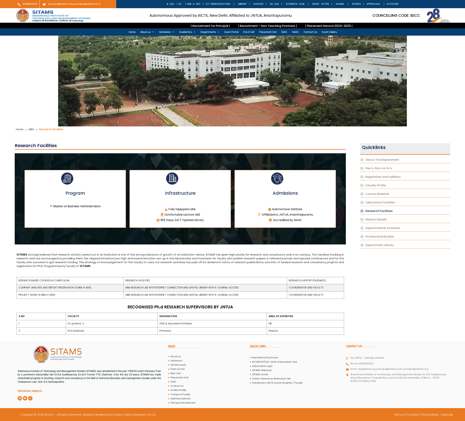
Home (132, 32)
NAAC (295, 32)
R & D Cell (248, 32)
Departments (208, 32)
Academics (185, 32)
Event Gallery (329, 32)
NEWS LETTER (319, 4)
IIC (181, 4)
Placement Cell (267, 32)
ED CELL (274, 4)
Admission (165, 32)
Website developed (96, 414)
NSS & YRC (194, 4)
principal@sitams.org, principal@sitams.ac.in (74, 4)
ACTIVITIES (392, 4)
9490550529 (30, 4)
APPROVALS (375, 4)
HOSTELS (258, 4)
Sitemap (448, 414)
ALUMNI (340, 4)
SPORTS (356, 4)
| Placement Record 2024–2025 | (287, 26)
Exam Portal (231, 32)
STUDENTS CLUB (295, 4)
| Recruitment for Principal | (169, 26)
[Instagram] (30, 398)
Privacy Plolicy (430, 414)
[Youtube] (25, 398)
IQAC (284, 32)
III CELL (170, 4)
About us (145, 32)
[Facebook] (20, 398)
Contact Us (310, 32)
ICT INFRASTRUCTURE (218, 4)
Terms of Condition (406, 414)
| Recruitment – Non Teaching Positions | (226, 26)
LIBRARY (242, 4)
